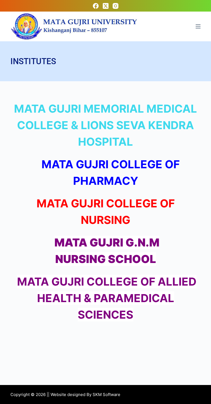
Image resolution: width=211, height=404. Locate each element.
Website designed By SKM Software (85, 394)
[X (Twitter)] (106, 6)
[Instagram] (115, 6)
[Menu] (198, 26)
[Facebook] (96, 6)
